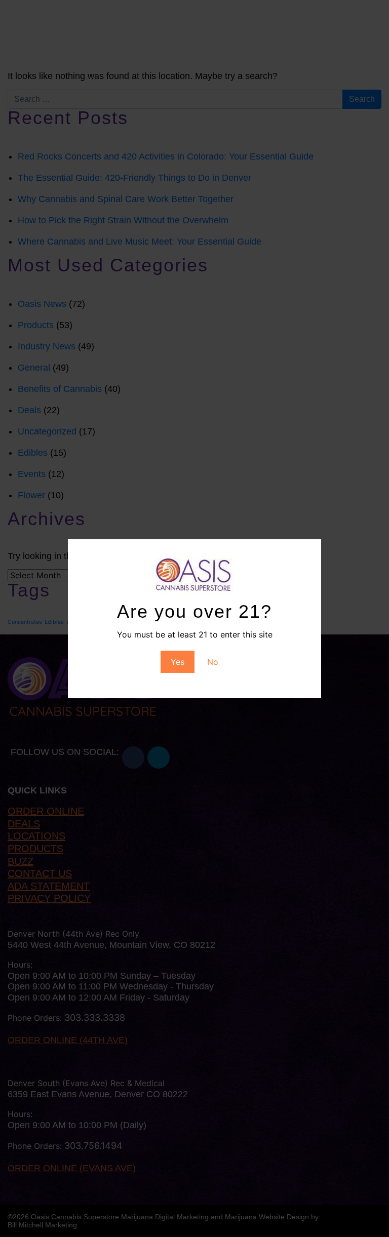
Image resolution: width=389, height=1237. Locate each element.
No (212, 662)
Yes (177, 662)
